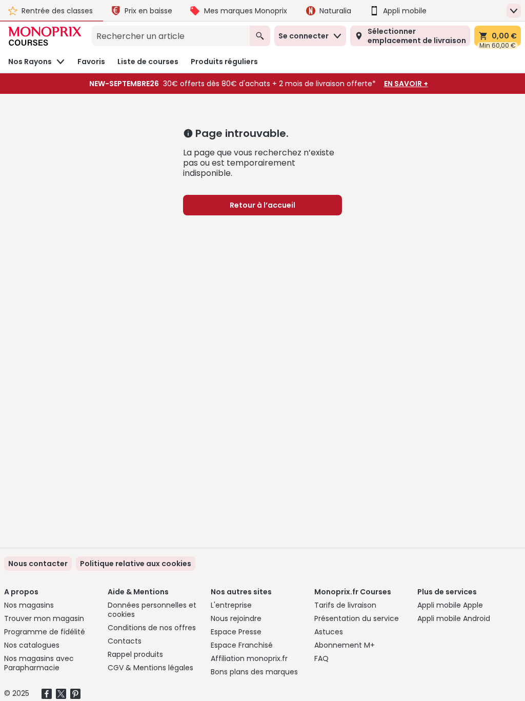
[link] (135, 563)
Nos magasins (29, 605)
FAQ (321, 658)
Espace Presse (236, 632)
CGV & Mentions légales (150, 668)
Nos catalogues (31, 645)
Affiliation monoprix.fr (249, 658)
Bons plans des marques (254, 672)
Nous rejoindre (236, 618)
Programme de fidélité (44, 632)
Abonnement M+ (344, 645)
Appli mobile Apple (450, 605)
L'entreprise (231, 605)
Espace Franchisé (242, 645)
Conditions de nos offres (152, 628)
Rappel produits (135, 654)
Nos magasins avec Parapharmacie (39, 663)
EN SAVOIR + (406, 83)
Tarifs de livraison (345, 605)
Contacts (125, 641)
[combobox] (170, 36)
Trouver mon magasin (44, 618)
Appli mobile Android (453, 618)
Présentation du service (356, 618)
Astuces (328, 632)
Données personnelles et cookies (152, 609)
